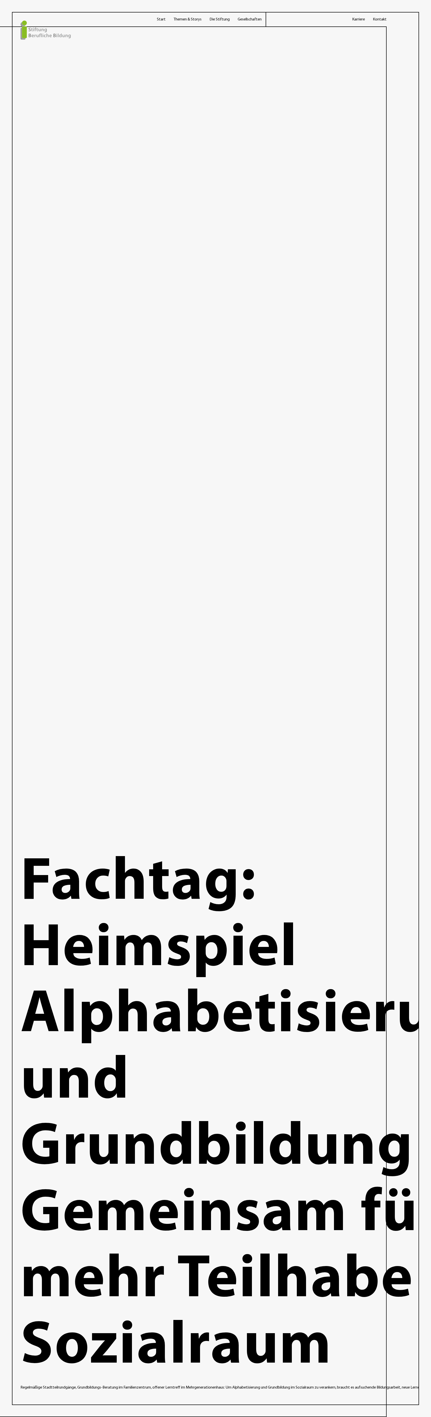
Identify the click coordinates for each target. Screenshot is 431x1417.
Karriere (358, 19)
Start (161, 19)
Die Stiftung (220, 19)
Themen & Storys (188, 19)
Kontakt (380, 19)
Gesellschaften (250, 19)
